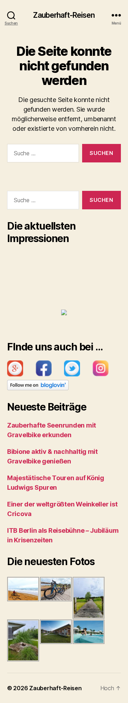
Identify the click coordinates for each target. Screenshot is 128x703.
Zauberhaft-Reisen (64, 15)
